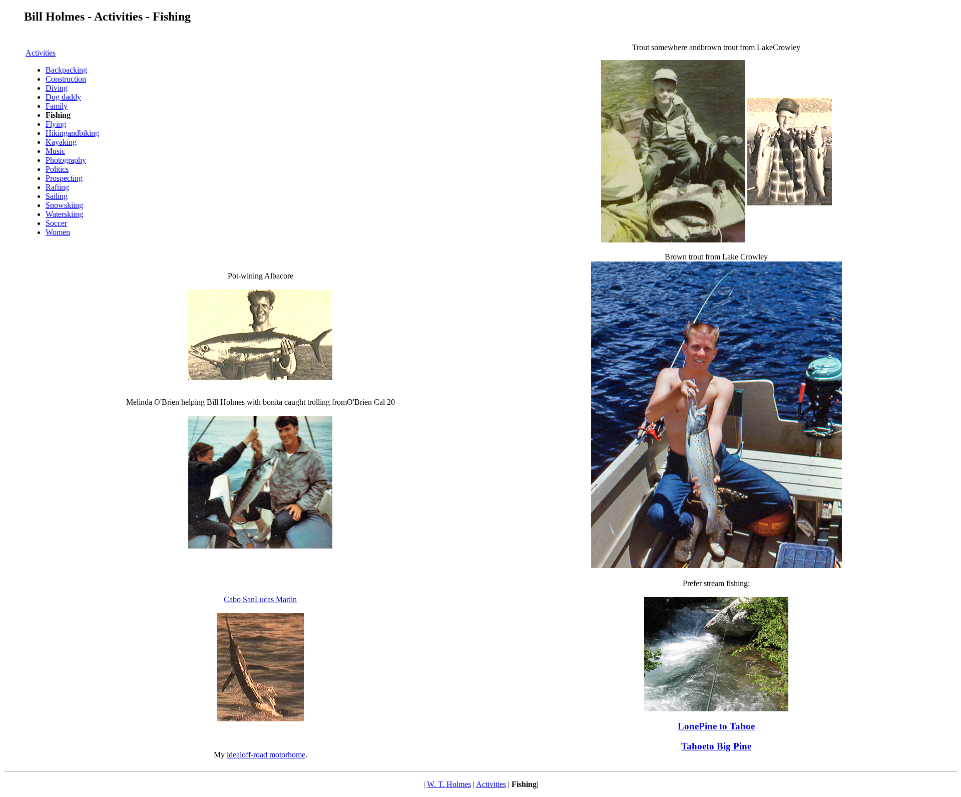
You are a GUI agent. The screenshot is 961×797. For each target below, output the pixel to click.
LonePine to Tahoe (716, 726)
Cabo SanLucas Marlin (260, 599)
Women (58, 232)
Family (57, 106)
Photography (66, 160)
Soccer (56, 223)
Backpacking (66, 70)
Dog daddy (63, 97)
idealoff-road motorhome (266, 754)
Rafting (57, 187)
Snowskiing (64, 205)
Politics (57, 169)
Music (55, 151)
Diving (57, 88)
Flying (56, 124)
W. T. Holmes (449, 784)
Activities (41, 53)
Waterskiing (64, 214)
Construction (66, 79)
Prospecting (64, 178)
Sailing (57, 196)
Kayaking (61, 142)
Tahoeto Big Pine (716, 746)
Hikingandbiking (72, 133)
